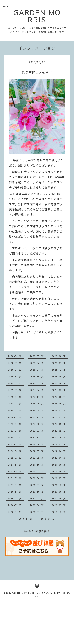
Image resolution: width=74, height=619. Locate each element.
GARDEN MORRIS (37, 15)
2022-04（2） (60, 451)
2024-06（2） (38, 403)
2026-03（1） (60, 363)
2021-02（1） (16, 485)
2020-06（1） (60, 498)
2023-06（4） (38, 423)
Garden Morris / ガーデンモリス (30, 592)
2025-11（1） (16, 376)
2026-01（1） (38, 369)
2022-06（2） (16, 451)
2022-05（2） (38, 451)
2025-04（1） (38, 390)
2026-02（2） (16, 369)
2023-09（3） (60, 417)
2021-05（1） (16, 478)
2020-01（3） (38, 512)
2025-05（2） (16, 390)
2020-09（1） (60, 491)
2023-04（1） (16, 430)
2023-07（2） (16, 423)
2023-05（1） (60, 423)
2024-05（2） (60, 403)
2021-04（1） (38, 478)
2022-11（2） (38, 437)
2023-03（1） (38, 430)
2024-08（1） (16, 403)
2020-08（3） (16, 498)
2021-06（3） (60, 471)
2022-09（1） (16, 444)
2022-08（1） (38, 444)
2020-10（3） (38, 491)
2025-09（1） (60, 376)
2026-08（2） (16, 356)
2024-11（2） (38, 396)
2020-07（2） (38, 498)
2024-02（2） (60, 410)
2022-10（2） (60, 437)
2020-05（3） (16, 505)
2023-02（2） (60, 430)
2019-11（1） (27, 518)
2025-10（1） (38, 376)
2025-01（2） (16, 396)
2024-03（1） (38, 410)
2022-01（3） (60, 457)
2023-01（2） (16, 437)
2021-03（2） (60, 478)
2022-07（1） (60, 444)
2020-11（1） (16, 491)
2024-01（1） (16, 417)
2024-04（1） (16, 410)
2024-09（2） (60, 396)
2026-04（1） (38, 363)
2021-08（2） (16, 471)
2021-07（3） (38, 471)
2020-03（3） (60, 505)
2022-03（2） (16, 457)
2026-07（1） (38, 356)
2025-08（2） (16, 383)
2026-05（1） (16, 363)
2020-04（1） (38, 505)
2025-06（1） (60, 383)
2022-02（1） (38, 457)
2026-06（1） (60, 356)
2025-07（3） (38, 383)
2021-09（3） (60, 464)
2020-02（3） (16, 512)
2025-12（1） (60, 369)
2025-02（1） (60, 390)
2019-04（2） (49, 518)
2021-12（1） (16, 464)
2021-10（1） (38, 464)
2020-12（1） (60, 485)
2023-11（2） (38, 417)
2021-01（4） (38, 485)
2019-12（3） (60, 512)
